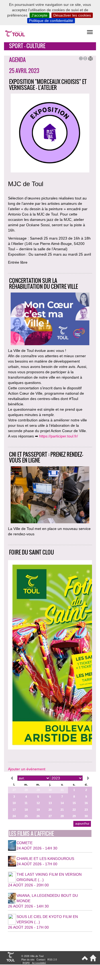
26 (38, 816)
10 (14, 803)
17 (14, 809)
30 (50, 789)
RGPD (26, 963)
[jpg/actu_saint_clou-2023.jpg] (50, 655)
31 (62, 789)
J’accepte (39, 15)
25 (26, 816)
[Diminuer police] (84, 58)
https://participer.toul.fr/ (58, 436)
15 (74, 803)
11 (26, 803)
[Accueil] (92, 960)
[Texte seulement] (88, 58)
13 (50, 803)
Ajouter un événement (26, 769)
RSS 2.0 (52, 959)
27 (14, 789)
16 (86, 803)
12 (38, 803)
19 (38, 809)
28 (26, 789)
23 (86, 809)
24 (14, 816)
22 (74, 809)
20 (50, 809)
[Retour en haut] (84, 960)
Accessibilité (39, 963)
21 (62, 809)
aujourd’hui (82, 823)
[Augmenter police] (80, 58)
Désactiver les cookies (72, 15)
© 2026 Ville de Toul (32, 956)
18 (26, 809)
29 (38, 789)
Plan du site (27, 959)
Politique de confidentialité (51, 20)
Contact (41, 959)
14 (62, 803)
